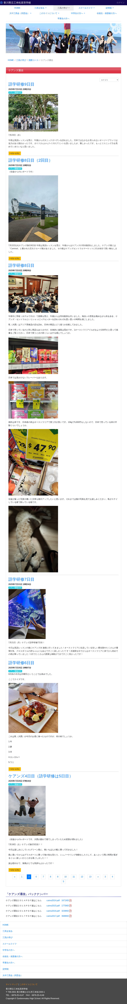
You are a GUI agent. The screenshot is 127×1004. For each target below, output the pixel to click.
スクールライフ (9, 944)
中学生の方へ (9, 950)
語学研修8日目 (21, 265)
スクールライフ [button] (86, 8)
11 (74, 877)
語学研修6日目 (21, 663)
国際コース (34, 60)
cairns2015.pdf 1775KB (58, 906)
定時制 (6, 969)
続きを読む (15, 153)
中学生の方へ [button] (77, 13)
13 (90, 877)
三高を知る (8, 931)
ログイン (121, 2)
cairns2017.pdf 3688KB (58, 916)
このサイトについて (29, 984)
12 (82, 877)
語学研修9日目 (21, 84)
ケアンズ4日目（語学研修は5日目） (40, 776)
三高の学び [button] (63, 8)
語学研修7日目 (21, 579)
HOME (17, 8)
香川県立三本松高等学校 (17, 2)
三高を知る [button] (39, 8)
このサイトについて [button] (48, 13)
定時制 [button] (109, 8)
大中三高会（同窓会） (12, 975)
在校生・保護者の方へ (107, 13)
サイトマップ (12, 984)
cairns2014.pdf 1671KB (58, 900)
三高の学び (21, 60)
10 (65, 877)
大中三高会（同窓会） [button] (19, 13)
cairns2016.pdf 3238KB (58, 911)
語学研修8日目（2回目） (30, 160)
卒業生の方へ (63, 18)
